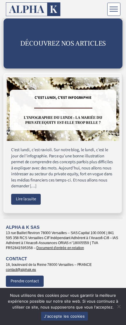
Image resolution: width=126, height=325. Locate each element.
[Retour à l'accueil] (33, 9)
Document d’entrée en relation (60, 248)
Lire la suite (26, 199)
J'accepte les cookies (64, 316)
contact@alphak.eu (21, 270)
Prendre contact (25, 281)
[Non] (119, 306)
